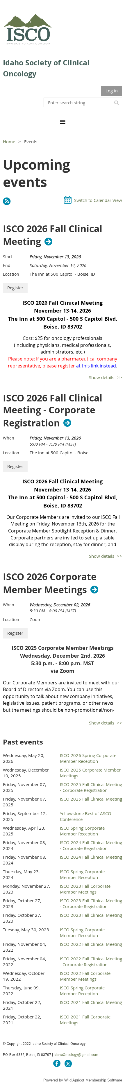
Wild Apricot (74, 1080)
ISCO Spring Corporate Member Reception (82, 831)
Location (11, 274)
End (6, 265)
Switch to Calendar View (98, 200)
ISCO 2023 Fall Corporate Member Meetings (85, 889)
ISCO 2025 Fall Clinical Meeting (91, 799)
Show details (101, 377)
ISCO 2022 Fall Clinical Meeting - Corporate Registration (91, 961)
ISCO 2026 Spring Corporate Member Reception (88, 758)
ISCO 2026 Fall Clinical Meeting (52, 235)
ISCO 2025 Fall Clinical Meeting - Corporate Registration (91, 787)
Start (7, 256)
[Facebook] (56, 1063)
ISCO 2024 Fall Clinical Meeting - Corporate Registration (91, 845)
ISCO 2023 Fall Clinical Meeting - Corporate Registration (91, 903)
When (8, 438)
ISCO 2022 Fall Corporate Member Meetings (85, 976)
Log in (112, 91)
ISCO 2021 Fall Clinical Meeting (91, 1002)
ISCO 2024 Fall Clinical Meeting (91, 857)
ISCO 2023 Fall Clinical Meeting (91, 915)
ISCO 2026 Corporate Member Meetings (50, 583)
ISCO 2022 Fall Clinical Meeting (91, 944)
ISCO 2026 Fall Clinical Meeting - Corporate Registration (52, 410)
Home (9, 141)
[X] (68, 1063)
